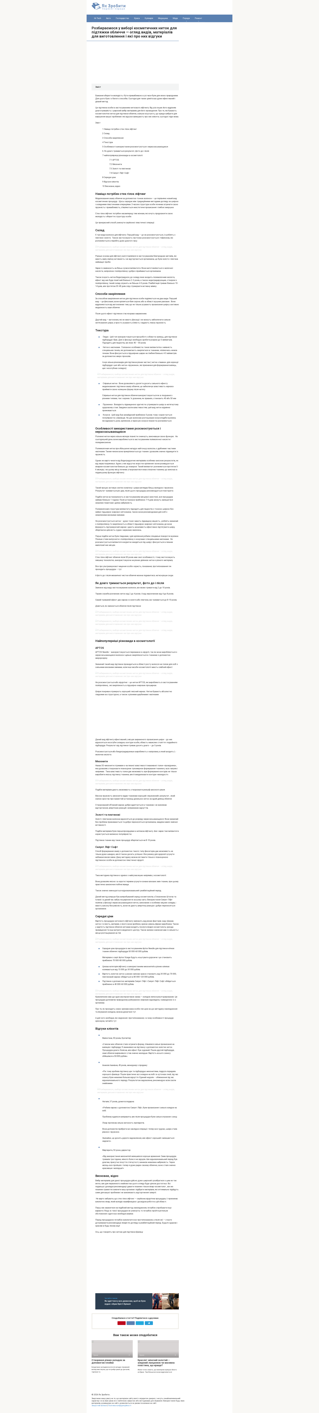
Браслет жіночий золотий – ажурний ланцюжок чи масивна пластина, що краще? (156, 1363)
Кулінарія (149, 18)
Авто (108, 18)
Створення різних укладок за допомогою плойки (108, 1361)
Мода (175, 18)
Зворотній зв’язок (99, 1406)
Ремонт (198, 18)
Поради (186, 18)
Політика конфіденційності (119, 1406)
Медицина (163, 18)
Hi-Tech (97, 18)
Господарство (122, 18)
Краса (137, 18)
